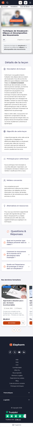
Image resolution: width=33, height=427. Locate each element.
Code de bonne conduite (17, 383)
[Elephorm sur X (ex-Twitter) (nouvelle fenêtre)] (15, 352)
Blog (17, 381)
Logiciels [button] (6, 400)
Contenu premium (16, 20)
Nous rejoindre (17, 373)
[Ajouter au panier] (23, 323)
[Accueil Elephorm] (17, 344)
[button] (14, 330)
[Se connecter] (25, 2)
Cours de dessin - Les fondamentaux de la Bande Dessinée (25, 6)
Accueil (5, 6)
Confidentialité (17, 367)
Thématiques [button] (8, 393)
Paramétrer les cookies (17, 378)
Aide (17, 359)
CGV (17, 365)
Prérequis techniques (17, 386)
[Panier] (20, 2)
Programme (17, 425)
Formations (14, 6)
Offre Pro (17, 370)
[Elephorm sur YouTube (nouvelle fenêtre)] (19, 352)
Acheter (12, 323)
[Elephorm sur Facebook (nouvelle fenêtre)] (10, 352)
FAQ (17, 362)
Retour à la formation (4, 39)
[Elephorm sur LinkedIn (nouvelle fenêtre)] (24, 352)
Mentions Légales (17, 375)
